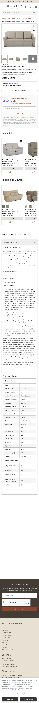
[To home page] (14, 7)
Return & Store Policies (8, 650)
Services (4, 642)
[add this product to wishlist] (34, 31)
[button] (3, 7)
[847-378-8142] (30, 7)
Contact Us (5, 647)
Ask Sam (19, 114)
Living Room (11, 18)
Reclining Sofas (26, 18)
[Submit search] (34, 12)
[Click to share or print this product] (34, 26)
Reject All (10, 699)
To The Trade (6, 637)
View (12, 168)
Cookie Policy (16, 690)
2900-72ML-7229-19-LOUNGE (14, 85)
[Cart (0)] (36, 7)
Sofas (18, 18)
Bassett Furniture (13, 83)
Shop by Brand (6, 632)
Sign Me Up (19, 609)
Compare (14, 172)
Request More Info (20, 90)
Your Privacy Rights (19, 694)
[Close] (37, 680)
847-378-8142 (27, 2)
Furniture (4, 18)
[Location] (25, 7)
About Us (4, 645)
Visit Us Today (14, 2)
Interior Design (6, 635)
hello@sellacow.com (11, 666)
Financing (5, 640)
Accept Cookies (28, 699)
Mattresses (5, 630)
